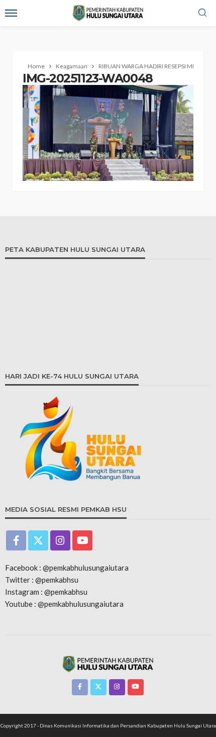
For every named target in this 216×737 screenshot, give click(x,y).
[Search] (202, 13)
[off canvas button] (11, 13)
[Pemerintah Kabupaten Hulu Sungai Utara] (108, 663)
